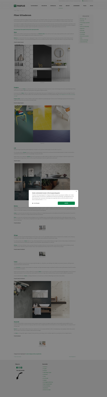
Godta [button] (66, 203)
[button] (35, 203)
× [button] (76, 191)
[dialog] (53, 198)
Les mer (45, 199)
